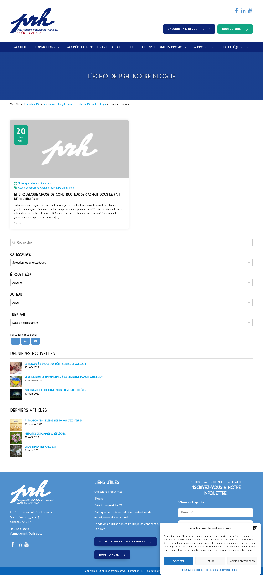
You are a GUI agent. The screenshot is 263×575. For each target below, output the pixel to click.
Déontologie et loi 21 (108, 505)
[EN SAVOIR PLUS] (69, 149)
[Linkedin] (25, 341)
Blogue (99, 498)
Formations (45, 47)
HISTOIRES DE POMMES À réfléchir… (46, 433)
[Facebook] (15, 341)
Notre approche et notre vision (34, 183)
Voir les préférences (242, 560)
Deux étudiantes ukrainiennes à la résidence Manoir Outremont (64, 377)
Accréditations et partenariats (94, 47)
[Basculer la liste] (248, 322)
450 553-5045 (19, 529)
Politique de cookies (193, 569)
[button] (255, 528)
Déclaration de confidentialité (221, 569)
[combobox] (128, 322)
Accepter (178, 560)
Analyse (44, 187)
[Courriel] (35, 341)
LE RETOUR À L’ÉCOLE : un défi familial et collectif (56, 363)
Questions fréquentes (108, 491)
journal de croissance (62, 187)
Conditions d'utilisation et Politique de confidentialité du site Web (130, 526)
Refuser (210, 560)
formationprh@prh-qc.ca (26, 533)
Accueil (20, 47)
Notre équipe (233, 47)
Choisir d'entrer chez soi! (40, 446)
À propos (201, 47)
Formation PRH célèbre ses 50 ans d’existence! (53, 420)
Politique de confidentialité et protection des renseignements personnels (123, 514)
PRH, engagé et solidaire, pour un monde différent (56, 390)
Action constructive (28, 187)
